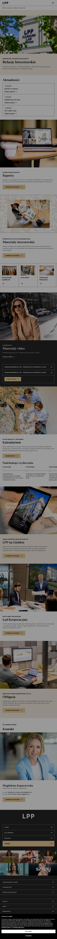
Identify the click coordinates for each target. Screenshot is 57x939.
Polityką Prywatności (18, 927)
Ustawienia (28, 935)
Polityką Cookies (5, 927)
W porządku (28, 931)
